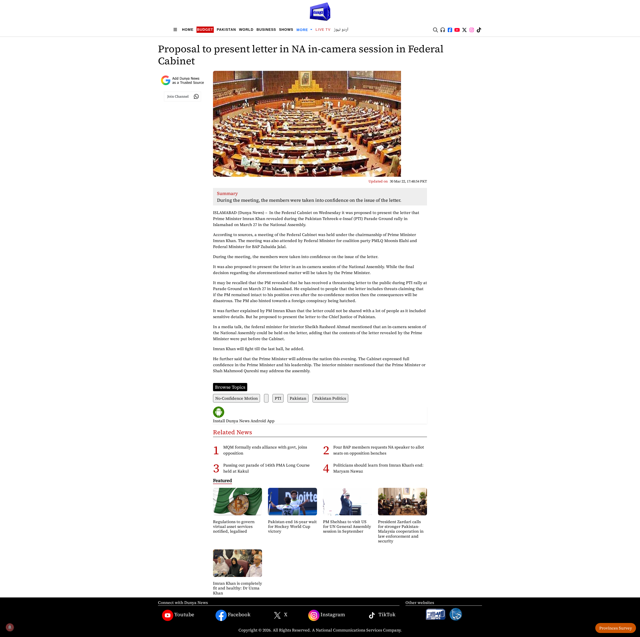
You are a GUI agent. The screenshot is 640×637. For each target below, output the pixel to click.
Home (188, 30)
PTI (278, 398)
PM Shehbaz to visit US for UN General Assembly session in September (347, 526)
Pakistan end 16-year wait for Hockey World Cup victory (292, 526)
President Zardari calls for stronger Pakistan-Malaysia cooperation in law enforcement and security (401, 531)
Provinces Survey (615, 628)
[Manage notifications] (10, 627)
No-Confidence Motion (236, 398)
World (246, 30)
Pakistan (226, 30)
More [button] (302, 30)
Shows (286, 30)
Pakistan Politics (330, 398)
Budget (205, 30)
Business (266, 30)
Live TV (323, 30)
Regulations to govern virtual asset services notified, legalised (233, 526)
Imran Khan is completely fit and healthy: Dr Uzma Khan (237, 587)
